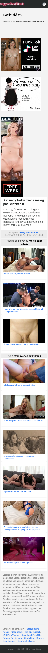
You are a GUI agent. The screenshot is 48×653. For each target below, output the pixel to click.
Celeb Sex (29, 638)
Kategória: (13, 232)
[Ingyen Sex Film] (12, 4)
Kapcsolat (10, 649)
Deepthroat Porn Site (31, 635)
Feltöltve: (9, 235)
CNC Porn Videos (11, 635)
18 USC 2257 (20, 649)
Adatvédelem (37, 649)
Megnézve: (32, 235)
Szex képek (17, 632)
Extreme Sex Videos (12, 638)
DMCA (28, 649)
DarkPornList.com (26, 641)
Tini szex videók (32, 632)
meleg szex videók (28, 232)
